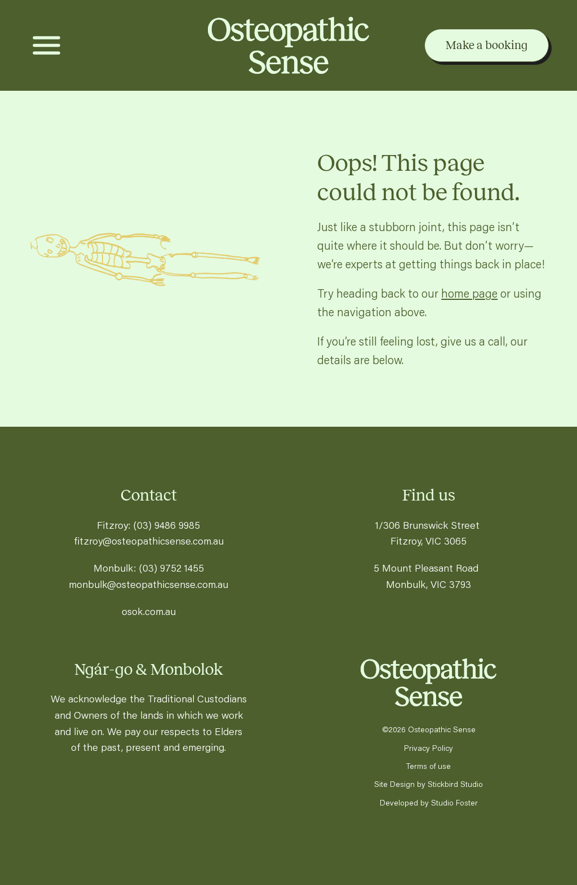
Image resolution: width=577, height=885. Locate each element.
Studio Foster (454, 803)
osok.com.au (149, 611)
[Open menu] (46, 45)
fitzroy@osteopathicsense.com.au (149, 540)
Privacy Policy (428, 748)
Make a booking (486, 45)
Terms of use (428, 766)
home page (469, 293)
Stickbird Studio (455, 784)
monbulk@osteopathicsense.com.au (148, 584)
